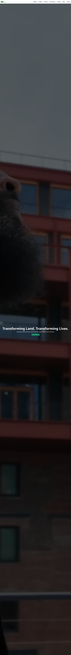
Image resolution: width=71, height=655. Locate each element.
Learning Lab (52, 1)
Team (63, 1)
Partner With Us (35, 334)
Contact (68, 1)
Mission (35, 1)
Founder (59, 1)
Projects (40, 1)
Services (46, 1)
